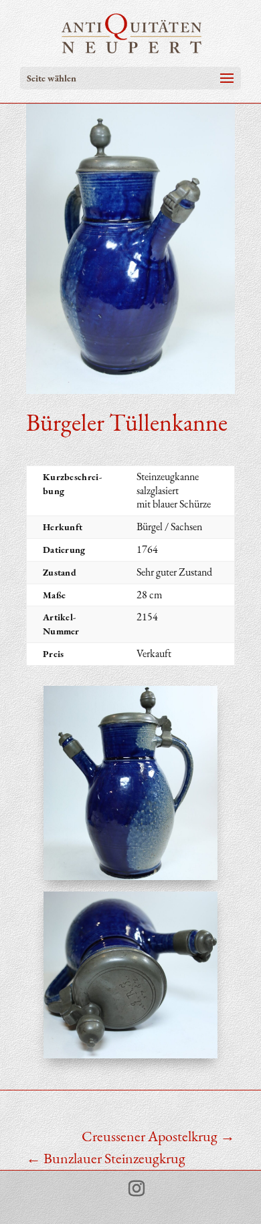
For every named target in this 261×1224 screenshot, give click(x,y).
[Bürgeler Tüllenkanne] (131, 880)
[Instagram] (136, 1189)
